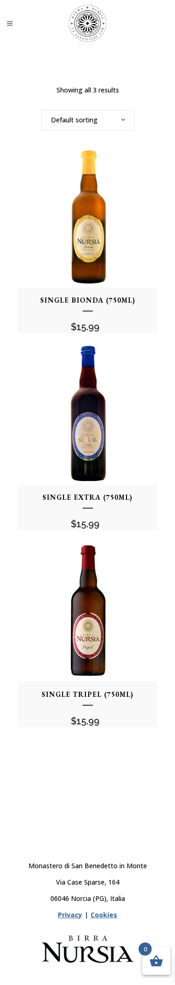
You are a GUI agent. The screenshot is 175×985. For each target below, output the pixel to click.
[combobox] (87, 120)
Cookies (104, 914)
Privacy (70, 914)
